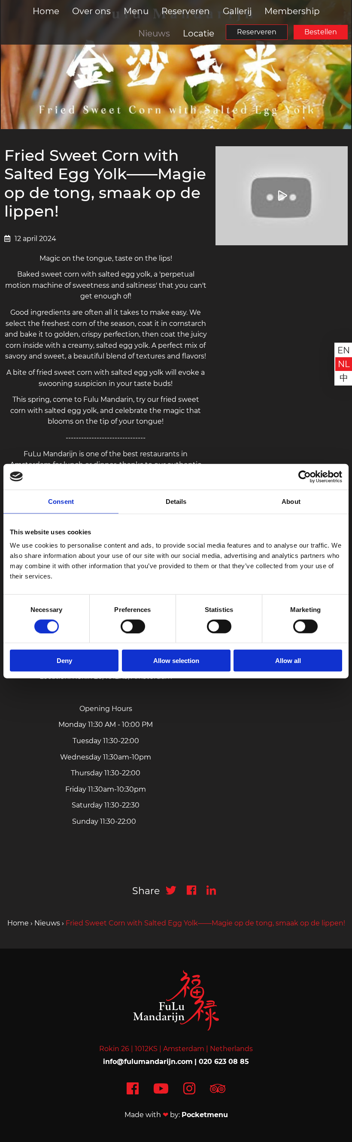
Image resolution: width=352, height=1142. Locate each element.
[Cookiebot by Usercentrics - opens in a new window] (304, 476)
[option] (176, 64)
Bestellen (320, 32)
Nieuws (154, 33)
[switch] (133, 626)
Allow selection (176, 660)
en (343, 350)
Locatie (198, 33)
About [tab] (291, 501)
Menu (136, 11)
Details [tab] (176, 501)
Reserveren (256, 32)
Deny (64, 660)
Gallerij (237, 11)
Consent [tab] (61, 501)
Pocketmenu (205, 1115)
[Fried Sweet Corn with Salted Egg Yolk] (281, 195)
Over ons (91, 11)
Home (46, 11)
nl (344, 364)
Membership (292, 11)
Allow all (288, 660)
